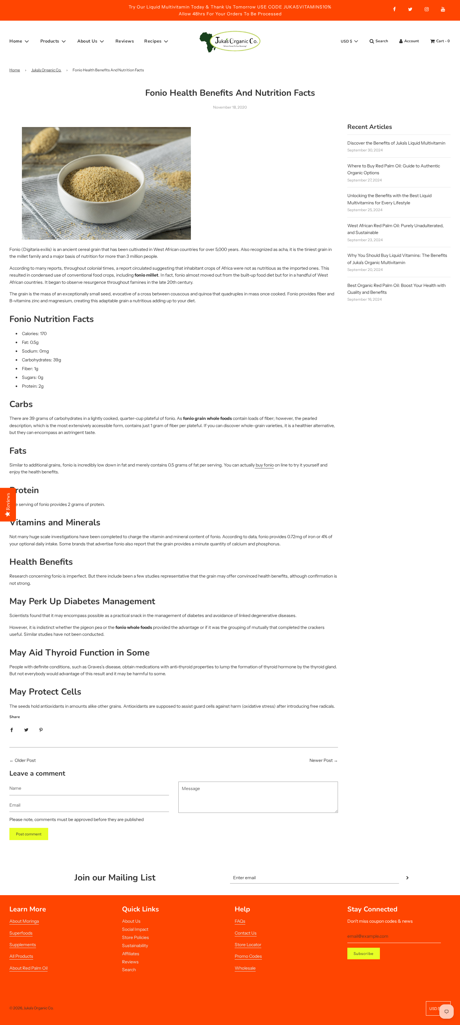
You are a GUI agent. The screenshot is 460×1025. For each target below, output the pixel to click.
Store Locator (248, 944)
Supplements (22, 944)
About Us (131, 921)
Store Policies (135, 937)
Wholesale (245, 968)
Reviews (124, 41)
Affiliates (130, 953)
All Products (21, 956)
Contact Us (246, 933)
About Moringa (24, 921)
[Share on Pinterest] (41, 730)
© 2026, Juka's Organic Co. (31, 1008)
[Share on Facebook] (11, 730)
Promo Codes (248, 956)
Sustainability (135, 945)
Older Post (25, 760)
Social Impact (135, 929)
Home (14, 70)
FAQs (240, 921)
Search (129, 969)
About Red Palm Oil (28, 968)
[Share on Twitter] (26, 730)
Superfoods (21, 933)
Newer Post (321, 760)
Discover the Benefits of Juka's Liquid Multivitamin (396, 143)
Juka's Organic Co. (46, 70)
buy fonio (264, 465)
